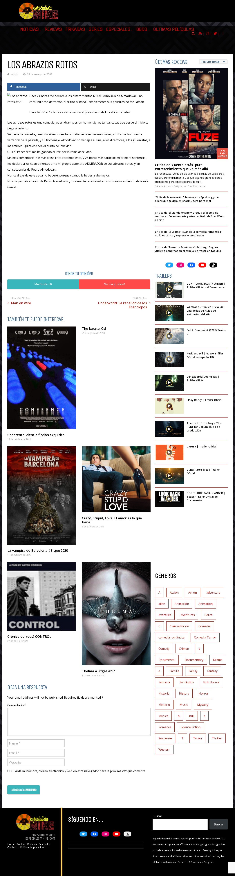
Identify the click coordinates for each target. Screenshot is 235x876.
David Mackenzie (196, 186)
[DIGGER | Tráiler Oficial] (169, 453)
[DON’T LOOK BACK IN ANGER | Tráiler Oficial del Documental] (169, 290)
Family (193, 671)
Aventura (164, 615)
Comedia (204, 626)
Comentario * (16, 705)
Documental (166, 660)
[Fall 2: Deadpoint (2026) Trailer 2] (169, 336)
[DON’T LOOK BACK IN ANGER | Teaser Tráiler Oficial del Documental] (169, 499)
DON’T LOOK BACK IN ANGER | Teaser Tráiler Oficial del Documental (206, 496)
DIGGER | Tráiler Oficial (201, 446)
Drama (217, 660)
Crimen (184, 649)
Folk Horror (211, 682)
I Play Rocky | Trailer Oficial (204, 400)
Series (95, 29)
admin (14, 74)
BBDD (141, 29)
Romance (164, 727)
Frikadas (75, 29)
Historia (163, 693)
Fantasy (212, 671)
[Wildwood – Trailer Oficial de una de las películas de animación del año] (169, 313)
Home (11, 844)
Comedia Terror (205, 637)
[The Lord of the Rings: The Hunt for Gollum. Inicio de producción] (169, 429)
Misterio (164, 705)
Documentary (194, 660)
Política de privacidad (32, 847)
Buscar (157, 816)
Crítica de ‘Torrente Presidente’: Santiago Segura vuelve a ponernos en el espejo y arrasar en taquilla (188, 249)
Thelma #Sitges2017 (98, 671)
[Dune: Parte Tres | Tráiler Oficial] (169, 476)
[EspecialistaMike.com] (38, 19)
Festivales (44, 844)
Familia (174, 671)
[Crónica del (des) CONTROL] (41, 596)
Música (163, 716)
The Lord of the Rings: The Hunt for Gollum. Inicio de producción (204, 426)
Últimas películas (173, 29)
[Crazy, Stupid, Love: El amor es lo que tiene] (116, 479)
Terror (197, 738)
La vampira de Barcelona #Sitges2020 (37, 550)
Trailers (21, 844)
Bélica (208, 615)
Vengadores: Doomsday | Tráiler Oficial (203, 378)
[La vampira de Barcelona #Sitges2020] (41, 495)
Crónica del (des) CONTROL (29, 636)
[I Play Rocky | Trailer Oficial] (169, 406)
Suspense (165, 738)
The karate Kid (94, 328)
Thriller (217, 738)
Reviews (53, 29)
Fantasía (164, 682)
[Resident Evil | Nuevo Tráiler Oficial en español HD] (169, 359)
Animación (182, 604)
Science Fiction (190, 727)
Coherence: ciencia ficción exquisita (36, 435)
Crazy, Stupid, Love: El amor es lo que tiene (112, 520)
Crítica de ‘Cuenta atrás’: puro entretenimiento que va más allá (181, 167)
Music (184, 705)
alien (161, 604)
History (184, 693)
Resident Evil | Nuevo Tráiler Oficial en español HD (205, 355)
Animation (205, 604)
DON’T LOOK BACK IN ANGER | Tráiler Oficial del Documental (206, 285)
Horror (203, 693)
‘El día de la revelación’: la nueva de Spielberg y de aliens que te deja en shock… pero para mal (187, 199)
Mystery (202, 705)
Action (192, 592)
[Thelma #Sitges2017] (116, 613)
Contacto (12, 847)
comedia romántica (171, 637)
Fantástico (187, 682)
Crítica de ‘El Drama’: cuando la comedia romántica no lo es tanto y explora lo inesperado (188, 233)
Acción (167, 186)
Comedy (163, 649)
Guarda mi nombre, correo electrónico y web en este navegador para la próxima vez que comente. (78, 771)
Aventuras (188, 615)
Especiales (118, 29)
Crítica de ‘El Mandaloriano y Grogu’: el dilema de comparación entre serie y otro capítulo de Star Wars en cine (189, 216)
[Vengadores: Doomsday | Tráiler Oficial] (169, 383)
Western (164, 749)
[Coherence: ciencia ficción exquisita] (41, 378)
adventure (213, 592)
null (191, 716)
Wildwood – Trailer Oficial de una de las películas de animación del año (205, 310)
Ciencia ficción (179, 626)
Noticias (29, 29)
